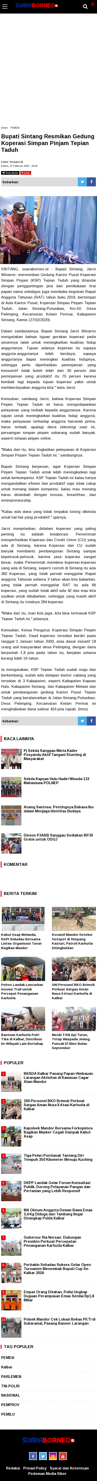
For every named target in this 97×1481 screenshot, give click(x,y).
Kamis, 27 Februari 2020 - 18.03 (19, 166)
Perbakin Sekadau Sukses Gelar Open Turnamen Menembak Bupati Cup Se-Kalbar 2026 (57, 1269)
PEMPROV (10, 1405)
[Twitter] (82, 181)
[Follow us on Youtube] (63, 1456)
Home (4, 127)
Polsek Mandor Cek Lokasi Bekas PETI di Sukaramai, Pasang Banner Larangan (59, 1321)
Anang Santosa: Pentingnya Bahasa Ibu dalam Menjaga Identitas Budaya (59, 809)
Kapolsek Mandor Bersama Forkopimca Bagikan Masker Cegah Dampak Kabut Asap (58, 1132)
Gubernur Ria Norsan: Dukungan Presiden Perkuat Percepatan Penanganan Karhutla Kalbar (52, 1241)
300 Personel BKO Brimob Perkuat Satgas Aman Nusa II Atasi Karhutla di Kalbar (56, 1105)
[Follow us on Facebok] (33, 1456)
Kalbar (6, 1367)
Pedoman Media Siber (47, 1474)
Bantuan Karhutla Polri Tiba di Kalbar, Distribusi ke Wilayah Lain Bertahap (22, 1039)
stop (26, 172)
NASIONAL (10, 1395)
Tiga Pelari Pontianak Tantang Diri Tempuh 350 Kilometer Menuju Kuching (58, 1157)
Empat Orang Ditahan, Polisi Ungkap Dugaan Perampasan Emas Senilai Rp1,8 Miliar (59, 1296)
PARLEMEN (11, 1377)
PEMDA (15, 127)
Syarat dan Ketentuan (69, 1468)
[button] (92, 2)
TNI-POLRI (10, 1386)
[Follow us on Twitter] (43, 1456)
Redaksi (13, 1468)
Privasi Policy (35, 1468)
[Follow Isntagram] (53, 1456)
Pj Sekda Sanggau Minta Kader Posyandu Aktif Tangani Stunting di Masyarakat (55, 755)
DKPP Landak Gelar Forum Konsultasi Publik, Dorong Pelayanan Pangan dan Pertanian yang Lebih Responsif (57, 1187)
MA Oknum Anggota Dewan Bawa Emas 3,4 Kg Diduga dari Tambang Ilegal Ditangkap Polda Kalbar (58, 1214)
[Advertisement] (48, 72)
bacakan (11, 172)
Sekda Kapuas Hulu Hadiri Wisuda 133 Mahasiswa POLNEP (56, 781)
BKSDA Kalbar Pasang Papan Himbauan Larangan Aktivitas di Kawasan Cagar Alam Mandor (58, 1078)
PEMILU (8, 1414)
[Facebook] (91, 181)
